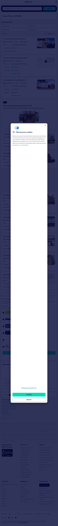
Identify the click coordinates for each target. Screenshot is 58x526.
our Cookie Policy (23, 145)
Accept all (29, 394)
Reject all (29, 399)
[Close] (45, 125)
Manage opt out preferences (29, 388)
